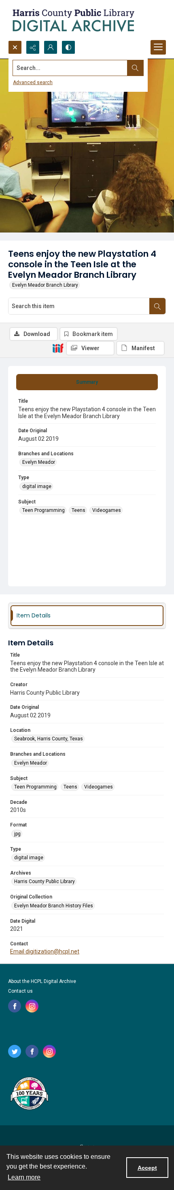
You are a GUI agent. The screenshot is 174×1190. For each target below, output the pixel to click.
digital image (36, 486)
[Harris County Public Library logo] (29, 1094)
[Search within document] (157, 306)
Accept (147, 1168)
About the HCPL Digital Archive (42, 981)
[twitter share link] (14, 1051)
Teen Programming (43, 510)
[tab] (87, 382)
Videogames (106, 510)
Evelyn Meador (38, 462)
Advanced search (33, 82)
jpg (17, 834)
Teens (78, 510)
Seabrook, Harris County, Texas (48, 739)
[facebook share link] (14, 1006)
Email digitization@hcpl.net (44, 951)
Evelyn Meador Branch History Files (53, 906)
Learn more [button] (24, 1177)
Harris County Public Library (44, 881)
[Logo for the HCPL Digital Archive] (73, 20)
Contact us (20, 991)
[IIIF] (57, 348)
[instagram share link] (31, 1006)
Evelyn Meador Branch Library (45, 285)
